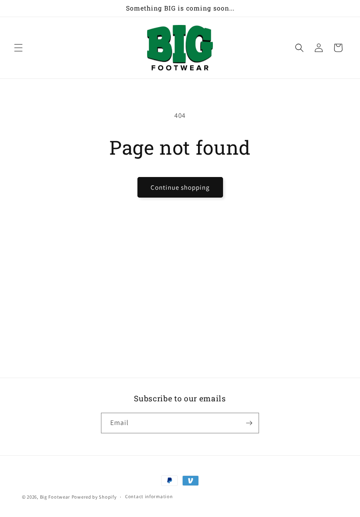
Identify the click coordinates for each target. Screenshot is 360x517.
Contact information (149, 496)
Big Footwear (55, 497)
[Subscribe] (249, 423)
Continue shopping (180, 187)
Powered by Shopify (94, 497)
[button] (18, 47)
